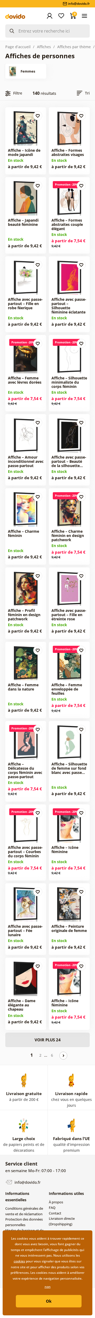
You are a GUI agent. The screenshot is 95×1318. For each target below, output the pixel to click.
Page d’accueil (18, 46)
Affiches (44, 46)
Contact (55, 1213)
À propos (56, 1202)
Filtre (17, 93)
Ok (48, 1301)
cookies (19, 1261)
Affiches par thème (74, 46)
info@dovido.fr (27, 1182)
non (48, 1286)
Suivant (63, 1056)
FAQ (52, 1207)
